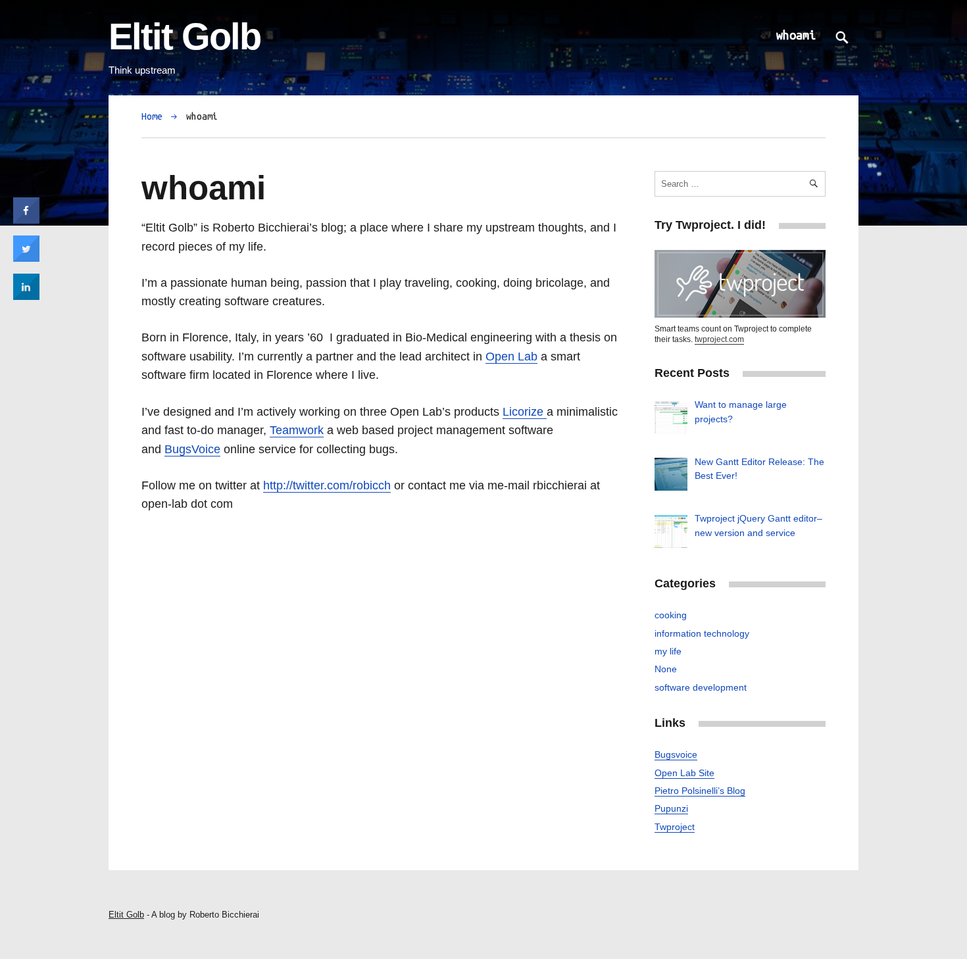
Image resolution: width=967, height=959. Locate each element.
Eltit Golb (184, 36)
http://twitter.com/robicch (327, 485)
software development (701, 687)
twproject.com (719, 339)
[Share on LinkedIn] (26, 296)
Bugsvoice (676, 754)
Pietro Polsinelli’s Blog (700, 790)
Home (151, 116)
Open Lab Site (684, 773)
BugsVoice (192, 449)
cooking (671, 615)
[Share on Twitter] (26, 257)
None (666, 669)
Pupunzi (671, 808)
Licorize (525, 411)
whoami (796, 34)
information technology (702, 633)
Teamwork (297, 430)
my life (668, 651)
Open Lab (511, 356)
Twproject (675, 827)
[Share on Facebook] (26, 219)
